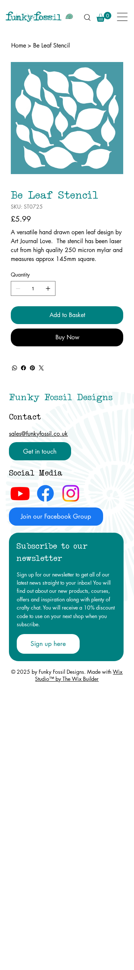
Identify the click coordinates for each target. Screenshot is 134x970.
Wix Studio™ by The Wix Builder (78, 675)
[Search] (87, 17)
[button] (103, 17)
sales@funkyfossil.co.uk (38, 434)
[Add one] (48, 288)
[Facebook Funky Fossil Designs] (45, 493)
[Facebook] (23, 368)
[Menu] (122, 17)
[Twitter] (41, 368)
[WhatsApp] (14, 368)
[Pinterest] (32, 368)
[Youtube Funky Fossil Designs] (20, 493)
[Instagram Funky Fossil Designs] (71, 493)
